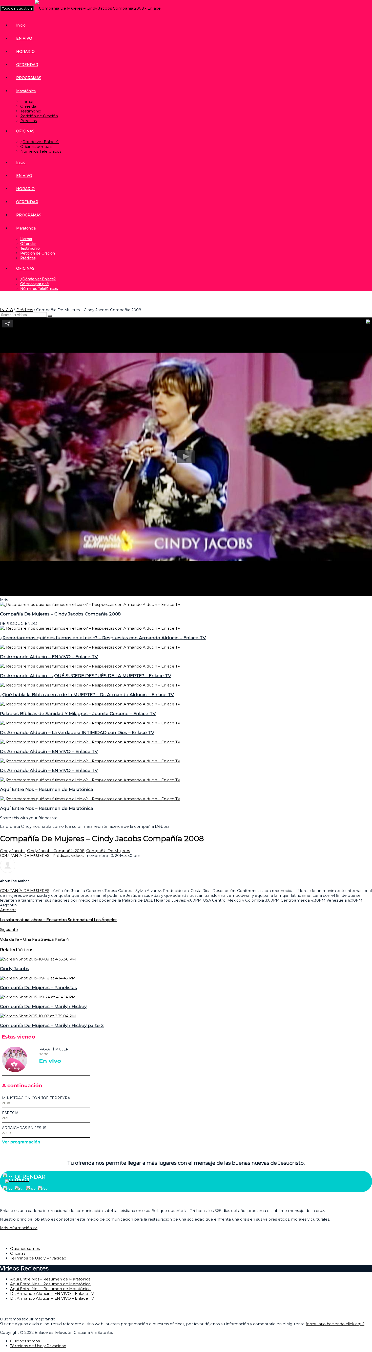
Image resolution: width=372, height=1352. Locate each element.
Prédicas (28, 120)
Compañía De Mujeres (108, 850)
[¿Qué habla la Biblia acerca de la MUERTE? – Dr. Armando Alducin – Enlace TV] (90, 685)
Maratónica (26, 91)
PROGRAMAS (28, 78)
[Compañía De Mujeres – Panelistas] (38, 978)
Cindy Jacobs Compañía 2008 (56, 850)
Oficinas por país (36, 146)
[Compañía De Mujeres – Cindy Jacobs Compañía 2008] (90, 604)
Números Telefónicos (40, 151)
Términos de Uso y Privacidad (38, 1258)
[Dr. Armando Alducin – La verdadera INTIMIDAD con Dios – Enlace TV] (90, 723)
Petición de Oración (39, 115)
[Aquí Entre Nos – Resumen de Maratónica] (90, 779)
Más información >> (18, 1227)
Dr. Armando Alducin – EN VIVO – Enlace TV (49, 656)
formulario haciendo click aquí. (335, 1323)
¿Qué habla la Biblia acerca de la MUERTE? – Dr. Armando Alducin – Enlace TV (87, 694)
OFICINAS (25, 131)
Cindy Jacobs (12, 850)
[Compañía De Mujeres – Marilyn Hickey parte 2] (38, 1016)
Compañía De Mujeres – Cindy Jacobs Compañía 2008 (60, 613)
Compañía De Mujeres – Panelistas (38, 987)
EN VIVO (24, 38)
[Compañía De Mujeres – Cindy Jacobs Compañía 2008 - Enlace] (98, 8)
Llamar (27, 101)
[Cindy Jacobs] (38, 959)
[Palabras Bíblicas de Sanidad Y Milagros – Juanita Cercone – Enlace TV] (90, 704)
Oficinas (17, 1253)
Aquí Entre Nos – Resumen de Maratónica (46, 789)
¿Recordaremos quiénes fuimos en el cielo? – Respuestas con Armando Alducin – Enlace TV (103, 637)
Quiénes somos (25, 1248)
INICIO (6, 309)
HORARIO (25, 51)
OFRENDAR (27, 64)
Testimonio (30, 111)
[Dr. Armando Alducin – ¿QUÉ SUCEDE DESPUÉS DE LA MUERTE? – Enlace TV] (90, 666)
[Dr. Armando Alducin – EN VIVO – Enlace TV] (90, 647)
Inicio (21, 25)
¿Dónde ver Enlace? (39, 141)
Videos (77, 855)
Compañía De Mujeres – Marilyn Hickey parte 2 (52, 1025)
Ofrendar (29, 106)
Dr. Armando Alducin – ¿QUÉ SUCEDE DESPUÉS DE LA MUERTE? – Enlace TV (85, 675)
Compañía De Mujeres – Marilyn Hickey (43, 1006)
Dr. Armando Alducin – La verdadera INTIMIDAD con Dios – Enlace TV (77, 732)
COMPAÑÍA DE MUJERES (24, 855)
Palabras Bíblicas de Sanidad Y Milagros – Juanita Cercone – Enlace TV (78, 713)
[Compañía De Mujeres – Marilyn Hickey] (38, 997)
